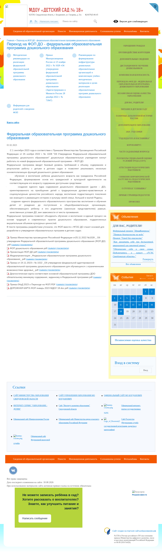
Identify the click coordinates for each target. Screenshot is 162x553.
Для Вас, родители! (134, 102)
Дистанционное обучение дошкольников (134, 67)
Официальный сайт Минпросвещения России (31, 419)
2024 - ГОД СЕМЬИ (134, 132)
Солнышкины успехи (110, 31)
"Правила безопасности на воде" (128, 234)
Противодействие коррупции (134, 52)
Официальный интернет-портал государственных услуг (122, 409)
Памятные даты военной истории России (134, 117)
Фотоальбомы (130, 31)
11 (121, 305)
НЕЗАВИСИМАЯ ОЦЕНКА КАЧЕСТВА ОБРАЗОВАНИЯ (134, 94)
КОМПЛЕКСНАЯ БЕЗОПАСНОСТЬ (134, 75)
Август (149, 275)
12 (127, 305)
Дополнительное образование (134, 125)
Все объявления (133, 264)
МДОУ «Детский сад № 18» (56, 10)
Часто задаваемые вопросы (134, 152)
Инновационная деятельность (83, 31)
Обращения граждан (134, 46)
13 (133, 305)
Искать (95, 21)
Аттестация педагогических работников (134, 168)
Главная (11, 40)
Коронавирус (134, 145)
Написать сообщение (34, 518)
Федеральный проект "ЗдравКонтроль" (131, 231)
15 (145, 305)
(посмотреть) (26, 244)
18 (121, 311)
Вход (145, 370)
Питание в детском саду (134, 109)
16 (152, 305)
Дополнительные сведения (134, 59)
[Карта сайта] (36, 21)
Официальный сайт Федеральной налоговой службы (31, 439)
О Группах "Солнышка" (134, 188)
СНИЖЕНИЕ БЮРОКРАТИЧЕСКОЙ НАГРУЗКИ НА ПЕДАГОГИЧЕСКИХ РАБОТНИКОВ (134, 179)
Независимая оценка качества (133, 340)
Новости (62, 31)
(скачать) (15, 244)
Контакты (144, 31)
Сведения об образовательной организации (34, 31)
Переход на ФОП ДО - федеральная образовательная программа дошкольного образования (58, 40)
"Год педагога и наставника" (134, 138)
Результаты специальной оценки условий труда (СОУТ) (134, 159)
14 (139, 305)
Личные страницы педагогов (134, 195)
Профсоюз (134, 202)
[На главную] (31, 21)
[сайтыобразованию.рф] (153, 8)
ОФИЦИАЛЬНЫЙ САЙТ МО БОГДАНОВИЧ (123, 395)
